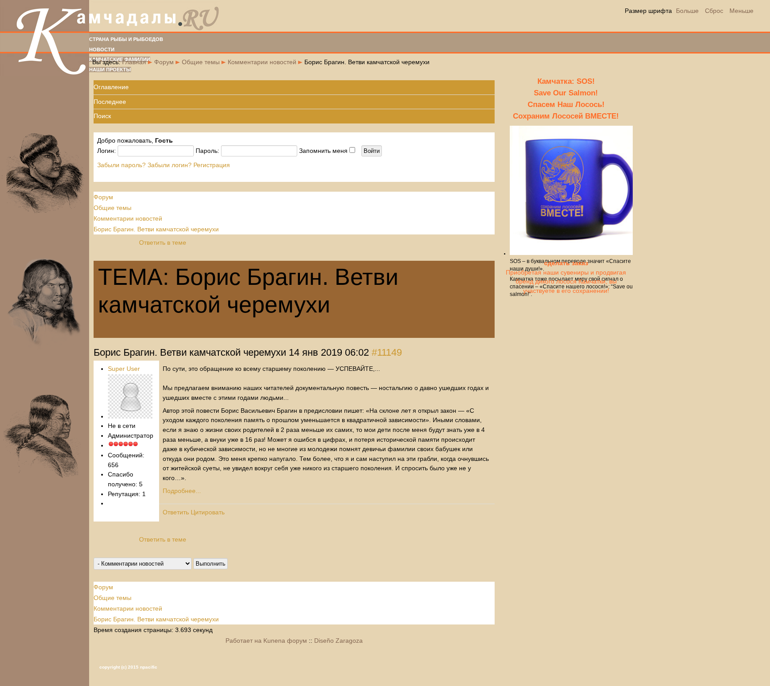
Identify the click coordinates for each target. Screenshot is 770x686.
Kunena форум (285, 640)
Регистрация (211, 164)
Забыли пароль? (121, 164)
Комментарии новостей (262, 62)
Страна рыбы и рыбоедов (126, 39)
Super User (124, 368)
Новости (102, 49)
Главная (134, 62)
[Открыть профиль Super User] (130, 416)
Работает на (243, 640)
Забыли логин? (169, 164)
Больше (687, 10)
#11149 (387, 352)
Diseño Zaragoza (338, 640)
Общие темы (201, 62)
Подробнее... (182, 490)
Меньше (741, 10)
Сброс (714, 10)
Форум (164, 62)
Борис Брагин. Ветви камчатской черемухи (156, 229)
